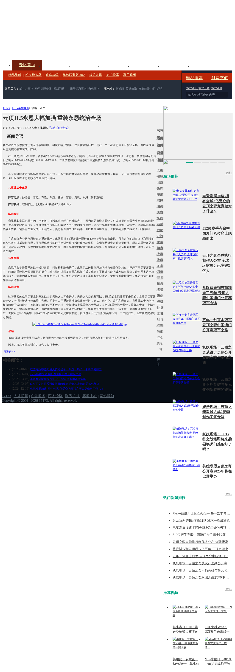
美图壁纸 (176, 66)
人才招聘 (21, 396)
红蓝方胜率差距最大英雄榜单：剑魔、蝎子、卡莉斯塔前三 (66, 369)
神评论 (64, 127)
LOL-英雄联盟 (20, 108)
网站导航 (107, 396)
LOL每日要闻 (157, 182)
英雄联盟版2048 (74, 75)
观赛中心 (116, 66)
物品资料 (14, 75)
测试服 (120, 88)
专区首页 (27, 64)
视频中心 (57, 66)
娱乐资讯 (95, 75)
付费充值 (219, 78)
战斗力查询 (26, 88)
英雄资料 (86, 66)
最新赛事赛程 (162, 281)
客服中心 (89, 396)
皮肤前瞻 (144, 88)
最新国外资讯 (161, 185)
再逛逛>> (9, 351)
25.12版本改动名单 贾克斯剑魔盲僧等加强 (55, 374)
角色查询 (93, 88)
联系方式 (72, 396)
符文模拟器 (33, 75)
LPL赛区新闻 (162, 212)
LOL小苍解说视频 (160, 295)
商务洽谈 (55, 396)
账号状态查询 (78, 88)
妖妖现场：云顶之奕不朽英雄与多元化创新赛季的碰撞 (217, 384)
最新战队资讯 (157, 257)
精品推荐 (194, 78)
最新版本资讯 (161, 221)
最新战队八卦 (157, 292)
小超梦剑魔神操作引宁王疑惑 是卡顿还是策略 (58, 379)
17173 (6, 108)
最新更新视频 (160, 185)
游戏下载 (204, 88)
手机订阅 (54, 127)
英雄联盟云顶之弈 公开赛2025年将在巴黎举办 (217, 471)
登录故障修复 (43, 88)
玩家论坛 (206, 66)
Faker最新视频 (160, 218)
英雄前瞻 (131, 88)
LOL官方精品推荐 (158, 284)
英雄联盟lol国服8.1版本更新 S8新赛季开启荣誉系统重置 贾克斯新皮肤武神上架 (38, 49)
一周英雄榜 (158, 248)
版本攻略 (146, 66)
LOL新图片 (158, 221)
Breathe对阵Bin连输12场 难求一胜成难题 (201, 520)
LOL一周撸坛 (162, 313)
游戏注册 (192, 88)
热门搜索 (112, 75)
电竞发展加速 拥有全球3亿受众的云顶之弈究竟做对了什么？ (67, 388)
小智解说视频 (160, 334)
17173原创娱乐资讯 (157, 218)
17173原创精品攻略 (158, 188)
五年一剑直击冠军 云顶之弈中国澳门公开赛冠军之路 (217, 325)
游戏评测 (216, 88)
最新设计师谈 (161, 292)
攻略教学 (52, 75)
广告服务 (38, 396)
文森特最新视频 (160, 254)
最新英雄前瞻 (161, 257)
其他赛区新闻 (162, 245)
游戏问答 (58, 88)
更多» (228, 172)
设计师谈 (156, 88)
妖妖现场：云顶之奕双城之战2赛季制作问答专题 (217, 412)
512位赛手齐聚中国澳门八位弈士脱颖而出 (217, 233)
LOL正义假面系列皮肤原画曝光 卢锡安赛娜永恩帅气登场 (64, 383)
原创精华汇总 (157, 328)
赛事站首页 (162, 182)
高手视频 (129, 75)
